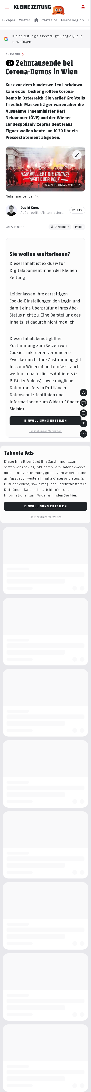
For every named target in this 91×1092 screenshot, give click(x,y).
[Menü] (7, 7)
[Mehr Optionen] (83, 434)
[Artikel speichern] (83, 413)
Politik (79, 226)
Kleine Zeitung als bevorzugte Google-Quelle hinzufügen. (47, 38)
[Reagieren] (83, 392)
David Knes (30, 207)
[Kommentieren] (83, 403)
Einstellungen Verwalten (45, 431)
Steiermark (62, 226)
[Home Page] (32, 7)
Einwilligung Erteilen (45, 420)
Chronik (13, 54)
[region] (45, 20)
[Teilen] (83, 423)
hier (20, 409)
